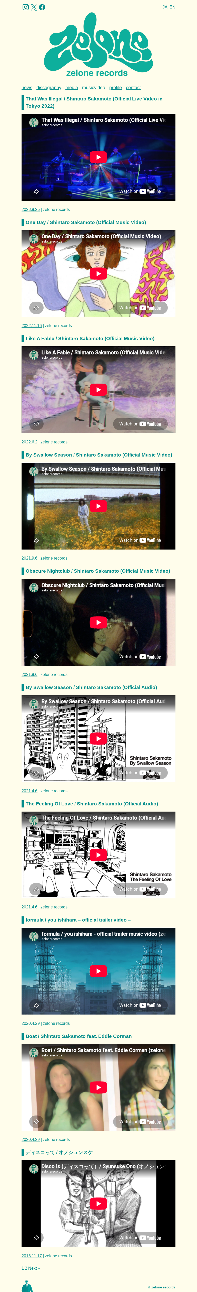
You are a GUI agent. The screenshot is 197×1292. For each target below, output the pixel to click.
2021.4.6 (29, 791)
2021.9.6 (29, 558)
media (71, 87)
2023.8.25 (31, 209)
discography (48, 87)
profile (115, 87)
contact (133, 87)
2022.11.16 (32, 325)
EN (172, 7)
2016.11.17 (32, 1256)
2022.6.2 (29, 442)
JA (165, 7)
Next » (34, 1268)
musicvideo (93, 87)
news (27, 87)
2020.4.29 (31, 1023)
